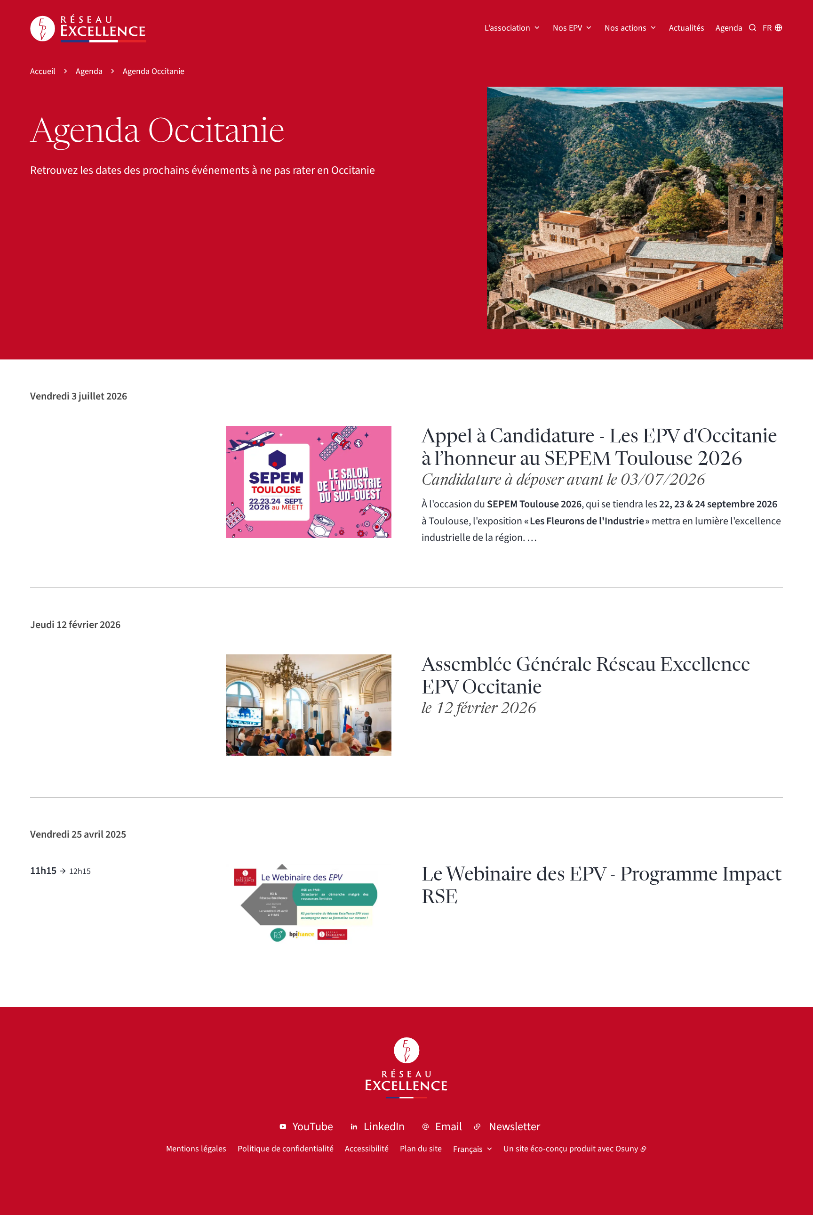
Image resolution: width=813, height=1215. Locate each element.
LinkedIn (384, 1126)
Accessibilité (367, 1149)
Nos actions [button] (625, 28)
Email (448, 1126)
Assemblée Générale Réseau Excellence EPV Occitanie (586, 677)
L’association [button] (507, 28)
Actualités (686, 28)
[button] (635, 208)
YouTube (313, 1126)
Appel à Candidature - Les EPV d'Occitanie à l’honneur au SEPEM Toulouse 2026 (599, 448)
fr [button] (767, 28)
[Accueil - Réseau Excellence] (88, 28)
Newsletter (514, 1126)
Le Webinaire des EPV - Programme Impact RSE (601, 886)
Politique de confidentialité (286, 1149)
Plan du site (421, 1149)
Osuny (626, 1149)
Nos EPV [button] (567, 28)
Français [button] (468, 1149)
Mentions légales (196, 1149)
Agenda (729, 28)
